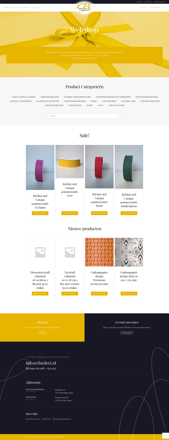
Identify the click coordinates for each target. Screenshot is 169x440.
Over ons (37, 7)
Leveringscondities (63, 419)
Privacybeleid (159, 1)
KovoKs (62, 437)
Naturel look (129, 101)
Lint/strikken (109, 101)
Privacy (48, 419)
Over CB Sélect (34, 419)
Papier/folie (75, 105)
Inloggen (139, 1)
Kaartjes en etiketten (48, 101)
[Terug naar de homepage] (84, 8)
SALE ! (101, 105)
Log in (42, 332)
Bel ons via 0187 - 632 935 (41, 368)
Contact (143, 7)
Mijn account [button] (24, 7)
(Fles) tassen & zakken (24, 97)
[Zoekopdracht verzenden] (119, 116)
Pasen (90, 105)
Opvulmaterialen (55, 105)
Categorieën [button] (9, 7)
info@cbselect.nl (41, 363)
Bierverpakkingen (50, 97)
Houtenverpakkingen (147, 97)
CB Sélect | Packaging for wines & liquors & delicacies (49, 357)
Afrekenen (155, 7)
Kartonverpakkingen (75, 101)
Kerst (94, 101)
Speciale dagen (117, 105)
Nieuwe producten (150, 101)
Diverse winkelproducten (77, 97)
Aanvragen (126, 332)
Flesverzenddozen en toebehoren (113, 97)
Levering (148, 1)
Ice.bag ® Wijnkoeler (20, 101)
